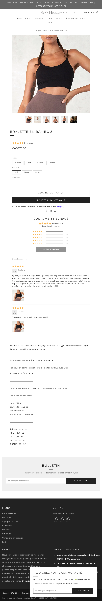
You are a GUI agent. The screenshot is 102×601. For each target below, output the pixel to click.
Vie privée (6, 534)
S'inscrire (81, 480)
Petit (29, 163)
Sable (37, 172)
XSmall (18, 163)
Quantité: (16, 177)
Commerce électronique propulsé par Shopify (19, 598)
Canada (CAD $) (10, 593)
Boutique (40, 18)
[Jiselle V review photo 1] (18, 295)
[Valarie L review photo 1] (18, 326)
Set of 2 (51, 360)
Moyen (40, 163)
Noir (16, 172)
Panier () (89, 12)
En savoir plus (28, 581)
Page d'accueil (25, 18)
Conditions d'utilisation (12, 538)
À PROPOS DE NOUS (75, 18)
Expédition (7, 525)
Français (62, 12)
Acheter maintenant (51, 200)
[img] (18, 266)
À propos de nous (10, 521)
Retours (5, 529)
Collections (55, 18)
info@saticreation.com (63, 513)
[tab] (28, 119)
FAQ (50, 22)
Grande (52, 163)
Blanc (26, 172)
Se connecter (76, 12)
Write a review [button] (51, 249)
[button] (18, 143)
